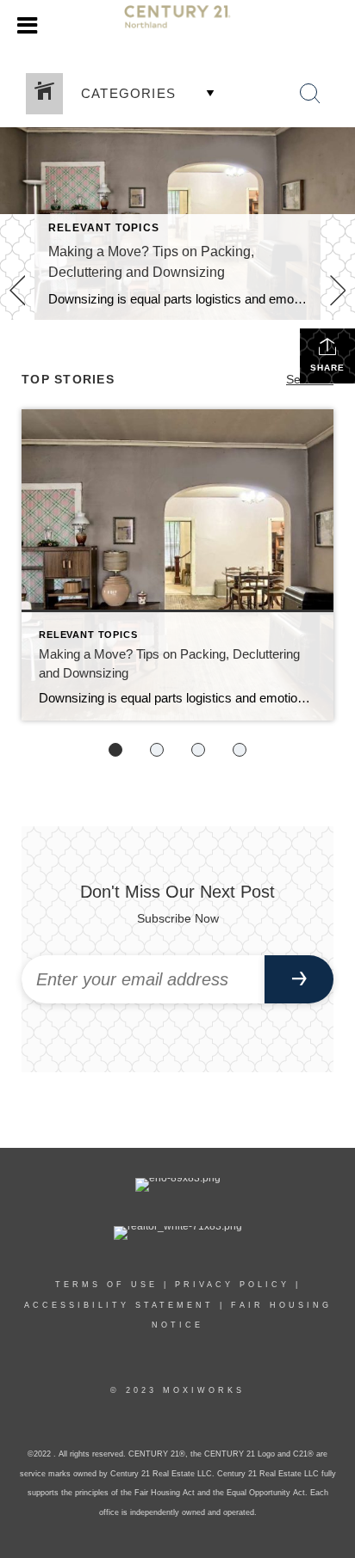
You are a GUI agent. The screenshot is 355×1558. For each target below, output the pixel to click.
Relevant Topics (103, 228)
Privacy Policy (232, 1284)
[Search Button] (310, 94)
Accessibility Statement (119, 1305)
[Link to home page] (177, 24)
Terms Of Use (106, 1284)
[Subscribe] (299, 979)
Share (327, 367)
